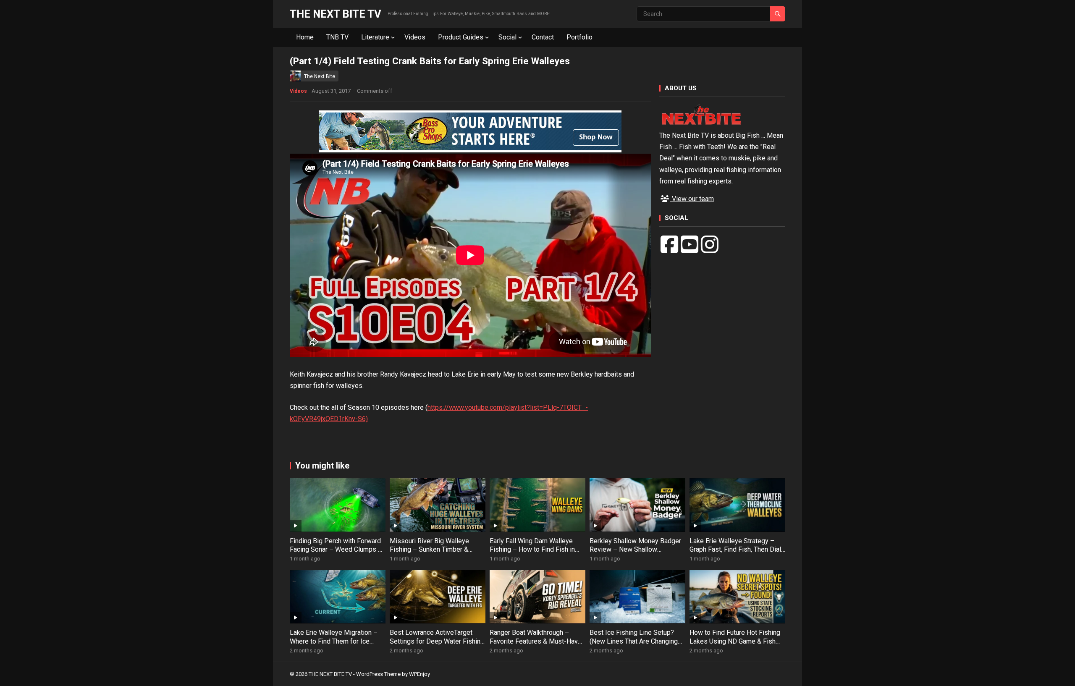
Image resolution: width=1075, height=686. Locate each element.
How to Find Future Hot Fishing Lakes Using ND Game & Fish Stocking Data (735, 641)
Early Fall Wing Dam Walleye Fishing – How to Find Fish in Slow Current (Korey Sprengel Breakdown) (533, 554)
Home (305, 37)
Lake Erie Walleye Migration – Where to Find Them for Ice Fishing (334, 641)
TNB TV (337, 37)
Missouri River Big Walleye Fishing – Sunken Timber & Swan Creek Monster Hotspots (435, 550)
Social (507, 37)
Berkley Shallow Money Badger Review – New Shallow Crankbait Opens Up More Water (637, 550)
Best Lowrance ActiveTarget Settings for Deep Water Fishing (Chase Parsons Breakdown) (437, 641)
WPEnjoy (419, 674)
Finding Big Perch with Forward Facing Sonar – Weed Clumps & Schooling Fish (336, 550)
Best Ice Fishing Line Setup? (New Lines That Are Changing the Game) (634, 641)
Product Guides (460, 37)
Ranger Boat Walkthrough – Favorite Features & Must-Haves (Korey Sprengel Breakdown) (537, 641)
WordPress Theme (378, 674)
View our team (692, 199)
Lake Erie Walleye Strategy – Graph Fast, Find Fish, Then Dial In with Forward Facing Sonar (735, 550)
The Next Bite (319, 76)
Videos (414, 37)
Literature (375, 37)
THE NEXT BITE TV (335, 14)
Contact (543, 37)
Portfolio (579, 37)
